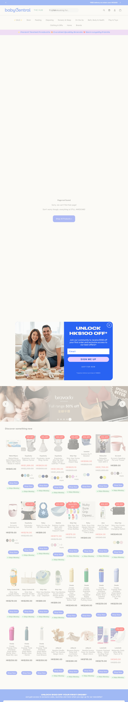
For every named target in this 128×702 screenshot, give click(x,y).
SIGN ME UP (88, 359)
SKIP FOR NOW (88, 367)
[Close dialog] (109, 325)
